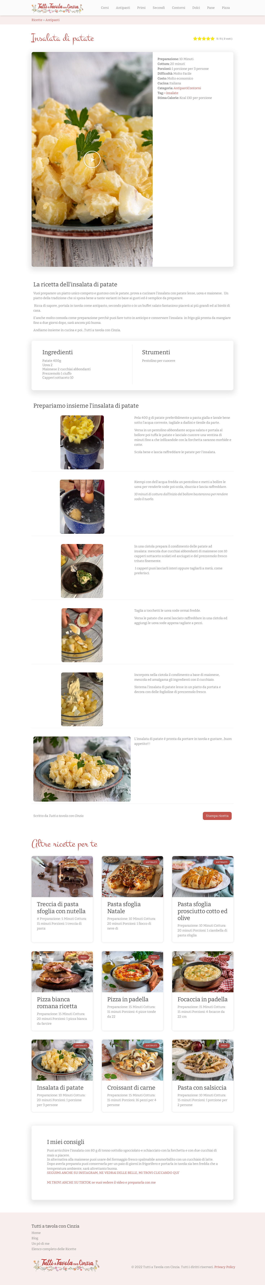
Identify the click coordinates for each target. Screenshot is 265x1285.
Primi (141, 8)
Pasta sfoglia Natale (124, 907)
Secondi (159, 8)
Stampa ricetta (217, 816)
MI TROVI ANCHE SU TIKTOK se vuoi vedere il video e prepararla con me (101, 1182)
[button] (92, 159)
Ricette (37, 20)
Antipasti (123, 8)
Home (36, 1233)
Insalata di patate (60, 1087)
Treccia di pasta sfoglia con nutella (61, 907)
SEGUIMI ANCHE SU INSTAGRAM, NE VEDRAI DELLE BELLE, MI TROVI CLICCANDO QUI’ (113, 1173)
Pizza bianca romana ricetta (57, 1003)
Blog (35, 1238)
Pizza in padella (128, 999)
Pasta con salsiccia (202, 1087)
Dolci (196, 8)
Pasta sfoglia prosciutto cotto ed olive (203, 911)
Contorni (178, 8)
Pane (211, 8)
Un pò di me (41, 1244)
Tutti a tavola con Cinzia (55, 1226)
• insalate (171, 93)
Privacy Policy (224, 1267)
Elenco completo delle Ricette (54, 1249)
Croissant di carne (131, 1087)
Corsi (105, 8)
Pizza (226, 8)
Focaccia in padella (203, 999)
